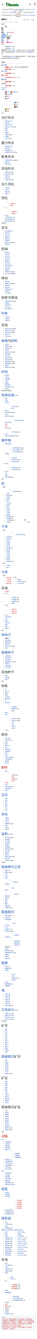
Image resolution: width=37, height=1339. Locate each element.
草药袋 (7, 1224)
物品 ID (10, 46)
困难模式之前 (11, 867)
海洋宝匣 (7, 1255)
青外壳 (7, 849)
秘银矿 (7, 1064)
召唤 (4, 1136)
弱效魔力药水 (9, 146)
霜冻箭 (8, 499)
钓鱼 (4, 313)
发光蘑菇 (14, 707)
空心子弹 (7, 738)
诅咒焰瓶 (7, 385)
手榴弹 (7, 453)
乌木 (13, 724)
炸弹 (6, 463)
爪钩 (6, 878)
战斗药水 (7, 235)
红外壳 (7, 837)
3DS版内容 (14, 1322)
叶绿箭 (8, 512)
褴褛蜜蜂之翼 (9, 984)
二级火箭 (8, 579)
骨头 (6, 434)
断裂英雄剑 (8, 919)
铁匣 (6, 1234)
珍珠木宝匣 (21, 1232)
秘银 (19, 1234)
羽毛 (6, 982)
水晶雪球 (7, 1175)
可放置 (3, 34)
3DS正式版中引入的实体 (25, 1327)
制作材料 (11, 32)
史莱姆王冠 (8, 1142)
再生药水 (7, 268)
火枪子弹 (8, 536)
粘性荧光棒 (16, 1296)
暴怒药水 (7, 238)
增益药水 (15, 92)
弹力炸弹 (14, 459)
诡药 (6, 164)
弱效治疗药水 (9, 121)
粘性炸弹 (14, 457)
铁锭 (6, 1085)
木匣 (6, 1232)
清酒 (6, 346)
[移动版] (2, 79)
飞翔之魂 (7, 997)
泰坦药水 (7, 242)
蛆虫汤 (7, 359)
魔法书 (7, 763)
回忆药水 (7, 176)
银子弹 (8, 540)
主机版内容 (20, 1320)
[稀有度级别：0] (8, 37)
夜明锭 (7, 1129)
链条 (6, 771)
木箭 (7, 493)
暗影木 (13, 726)
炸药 (6, 473)
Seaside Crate (22, 1255)
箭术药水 (7, 233)
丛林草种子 (8, 640)
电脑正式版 (8, 69)
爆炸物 (6, 440)
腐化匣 (7, 1241)
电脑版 (5, 65)
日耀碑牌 (7, 1182)
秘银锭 (7, 1114)
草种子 (6, 635)
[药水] (6, 92)
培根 (6, 348)
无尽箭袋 (15, 491)
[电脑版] (2, 65)
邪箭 (7, 501)
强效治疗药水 (9, 125)
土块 (10, 50)
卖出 (2, 40)
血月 (22, 50)
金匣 (6, 1236)
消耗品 (3, 89)
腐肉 (6, 890)
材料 (8, 109)
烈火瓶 (7, 377)
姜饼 (6, 357)
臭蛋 (6, 400)
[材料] (6, 109)
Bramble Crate (22, 1238)
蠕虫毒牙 (7, 905)
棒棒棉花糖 (8, 1292)
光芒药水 (7, 307)
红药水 (7, 336)
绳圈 (6, 1290)
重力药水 (7, 287)
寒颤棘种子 (8, 661)
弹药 (7, 96)
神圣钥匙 (19, 1208)
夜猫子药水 (8, 305)
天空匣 (7, 1239)
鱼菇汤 (7, 350)
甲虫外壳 (7, 917)
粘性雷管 (14, 467)
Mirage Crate (21, 1251)
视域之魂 (7, 999)
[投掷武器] (6, 94)
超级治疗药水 (9, 127)
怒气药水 (7, 244)
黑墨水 (7, 860)
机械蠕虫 (17, 1155)
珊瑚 (6, 695)
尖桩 (28, 522)
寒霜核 (7, 931)
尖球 (6, 414)
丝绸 (6, 790)
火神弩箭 (8, 520)
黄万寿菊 (7, 841)
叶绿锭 (7, 1124)
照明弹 (7, 591)
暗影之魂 (7, 995)
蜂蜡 (6, 872)
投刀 (6, 410)
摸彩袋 (6, 1218)
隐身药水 (7, 260)
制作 (4, 767)
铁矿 (6, 1033)
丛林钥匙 (19, 1202)
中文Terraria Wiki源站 (30, 15)
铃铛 (6, 753)
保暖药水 (7, 271)
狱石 (6, 1052)
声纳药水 (7, 318)
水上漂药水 (8, 293)
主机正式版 (8, 73)
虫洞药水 (7, 179)
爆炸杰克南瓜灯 (22, 581)
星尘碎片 (7, 1019)
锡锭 (6, 1083)
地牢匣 (7, 1247)
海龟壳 (7, 956)
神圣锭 (7, 1122)
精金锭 (7, 1118)
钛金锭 (7, 1120)
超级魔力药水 (9, 152)
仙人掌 (7, 691)
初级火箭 (8, 577)
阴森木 (7, 954)
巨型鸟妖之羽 (15, 978)
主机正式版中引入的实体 (25, 1324)
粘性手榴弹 (16, 448)
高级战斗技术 (9, 1313)
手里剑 (7, 402)
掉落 (18, 102)
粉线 (13, 777)
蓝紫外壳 (7, 856)
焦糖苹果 (12, 203)
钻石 (6, 810)
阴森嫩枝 (7, 986)
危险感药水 (8, 301)
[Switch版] (2, 75)
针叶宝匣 (20, 1249)
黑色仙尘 (7, 966)
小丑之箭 (8, 503)
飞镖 (6, 605)
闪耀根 (7, 818)
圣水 (6, 424)
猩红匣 (7, 1243)
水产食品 (7, 355)
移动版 (5, 79)
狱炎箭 (8, 505)
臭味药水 (7, 334)
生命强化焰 (8, 219)
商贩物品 (5, 1320)
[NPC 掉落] (15, 102)
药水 (8, 92)
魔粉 (6, 1304)
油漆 (6, 1271)
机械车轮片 (17, 945)
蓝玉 (6, 804)
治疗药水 (7, 123)
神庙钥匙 (7, 1196)
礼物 (6, 1226)
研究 (2, 42)
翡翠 (6, 806)
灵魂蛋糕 (14, 211)
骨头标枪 (17, 420)
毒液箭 (8, 514)
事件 (2, 1171)
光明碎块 (7, 937)
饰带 (11, 1278)
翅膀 (4, 963)
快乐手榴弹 (16, 451)
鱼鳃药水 (7, 285)
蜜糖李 (13, 213)
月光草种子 (8, 660)
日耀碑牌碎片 (9, 952)
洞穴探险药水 (9, 308)
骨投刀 (13, 406)
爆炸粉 (7, 745)
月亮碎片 (7, 1010)
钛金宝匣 (20, 1236)
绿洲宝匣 (7, 1253)
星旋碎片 (7, 1015)
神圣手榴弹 (8, 477)
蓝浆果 (7, 852)
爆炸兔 (7, 628)
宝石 (4, 795)
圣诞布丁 (7, 352)
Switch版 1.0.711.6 (10, 77)
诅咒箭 (8, 508)
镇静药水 (7, 252)
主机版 (5, 71)
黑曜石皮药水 (9, 289)
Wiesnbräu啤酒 (9, 273)
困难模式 (7, 912)
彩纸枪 (7, 1312)
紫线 (13, 779)
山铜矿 (7, 1066)
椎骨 (13, 888)
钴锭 (6, 1110)
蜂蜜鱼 (7, 136)
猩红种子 (7, 646)
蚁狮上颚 (7, 870)
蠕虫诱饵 (7, 1145)
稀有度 (3, 37)
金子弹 (8, 546)
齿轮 (6, 742)
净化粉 (7, 1308)
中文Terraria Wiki (8, 12)
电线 (6, 1272)
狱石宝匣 (20, 1253)
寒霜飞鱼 (7, 416)
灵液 (14, 923)
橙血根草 (7, 839)
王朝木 (7, 757)
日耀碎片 (7, 1013)
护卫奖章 (7, 1265)
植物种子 (7, 652)
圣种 (6, 648)
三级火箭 (8, 581)
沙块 (6, 615)
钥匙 (4, 1189)
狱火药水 (7, 258)
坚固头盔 (7, 786)
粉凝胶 (7, 907)
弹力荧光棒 (16, 1298)
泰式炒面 (7, 361)
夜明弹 (8, 561)
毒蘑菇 (13, 708)
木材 (6, 730)
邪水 (6, 426)
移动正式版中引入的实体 (10, 1327)
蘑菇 (31, 52)
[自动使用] (2, 28)
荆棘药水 (7, 269)
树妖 (14, 52)
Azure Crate (21, 1239)
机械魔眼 (17, 1153)
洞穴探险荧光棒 (17, 1300)
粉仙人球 (7, 858)
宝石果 (7, 677)
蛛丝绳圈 (14, 1288)
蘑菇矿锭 (7, 1126)
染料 (4, 834)
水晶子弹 (8, 538)
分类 (3, 1317)
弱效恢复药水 (9, 160)
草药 (4, 814)
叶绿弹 (8, 553)
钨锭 (6, 1091)
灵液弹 (8, 557)
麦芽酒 (7, 344)
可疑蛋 (7, 1167)
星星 (6, 215)
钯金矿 (7, 1062)
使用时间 (3, 36)
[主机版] (2, 71)
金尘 (6, 747)
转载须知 (21, 10)
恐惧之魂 (7, 1003)
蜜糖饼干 (7, 367)
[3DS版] (3, 83)
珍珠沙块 (14, 613)
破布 (6, 901)
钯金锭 (7, 1112)
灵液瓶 (7, 383)
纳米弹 (8, 550)
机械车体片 (17, 943)
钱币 (7, 567)
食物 (4, 341)
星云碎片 (7, 1017)
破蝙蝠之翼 (8, 968)
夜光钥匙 (7, 1212)
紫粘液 (7, 854)
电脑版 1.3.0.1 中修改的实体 (26, 1322)
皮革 (6, 784)
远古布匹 (7, 915)
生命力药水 (8, 264)
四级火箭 (8, 583)
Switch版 (5, 75)
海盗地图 (7, 1177)
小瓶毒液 (7, 751)
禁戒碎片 (7, 929)
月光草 (7, 821)
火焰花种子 (8, 665)
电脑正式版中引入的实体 (10, 1324)
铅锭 (6, 1087)
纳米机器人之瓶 (9, 387)
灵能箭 (8, 518)
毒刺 (6, 900)
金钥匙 (7, 1192)
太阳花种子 (8, 658)
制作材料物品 (13, 1319)
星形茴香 (7, 412)
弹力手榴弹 (16, 450)
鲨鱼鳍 (7, 898)
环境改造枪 (8, 617)
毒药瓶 (7, 375)
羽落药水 (7, 281)
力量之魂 (7, 1001)
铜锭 (6, 1081)
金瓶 (6, 381)
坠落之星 (7, 622)
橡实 (6, 675)
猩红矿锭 (7, 1098)
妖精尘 (7, 949)
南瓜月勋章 (8, 1178)
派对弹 (8, 544)
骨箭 (7, 495)
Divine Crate (21, 1245)
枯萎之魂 (7, 1005)
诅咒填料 (7, 1169)
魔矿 (6, 1044)
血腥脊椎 (7, 1147)
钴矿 (6, 1060)
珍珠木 (13, 728)
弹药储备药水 (9, 231)
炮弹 (6, 626)
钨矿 (6, 1038)
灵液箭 (8, 510)
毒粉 (6, 1306)
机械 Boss (8, 1159)
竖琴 (6, 755)
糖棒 (11, 205)
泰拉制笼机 (8, 788)
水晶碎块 (7, 697)
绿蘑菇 (7, 845)
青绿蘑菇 (7, 847)
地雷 (6, 475)
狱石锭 (7, 1102)
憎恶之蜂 (7, 1149)
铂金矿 (7, 1042)
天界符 (7, 1163)
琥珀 (6, 798)
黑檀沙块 (14, 609)
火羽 (13, 976)
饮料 (14, 341)
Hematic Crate (22, 1243)
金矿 (6, 1040)
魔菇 (13, 710)
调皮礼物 (7, 1180)
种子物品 (5, 1319)
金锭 (6, 1093)
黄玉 (6, 802)
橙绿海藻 (7, 843)
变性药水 (7, 172)
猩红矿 (7, 1046)
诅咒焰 (7, 925)
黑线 (6, 782)
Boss (2, 1139)
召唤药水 (7, 240)
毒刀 (13, 408)
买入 (2, 39)
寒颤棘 (7, 823)
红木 (13, 722)
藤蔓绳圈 (14, 1286)
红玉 (6, 808)
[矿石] (14, 104)
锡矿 (6, 1031)
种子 (7, 32)
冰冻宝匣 (7, 1249)
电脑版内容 (12, 1320)
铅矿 (6, 1035)
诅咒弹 (8, 555)
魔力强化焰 (8, 221)
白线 (13, 780)
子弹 (4, 526)
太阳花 (7, 820)
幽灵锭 (7, 1128)
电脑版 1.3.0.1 (9, 67)
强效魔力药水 (9, 150)
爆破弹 (8, 552)
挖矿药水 (7, 332)
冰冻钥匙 (19, 1200)
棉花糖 (7, 761)
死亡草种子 (8, 667)
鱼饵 (6, 1267)
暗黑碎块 (16, 935)
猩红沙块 (14, 611)
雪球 (6, 398)
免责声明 (18, 13)
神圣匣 (7, 1245)
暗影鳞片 (7, 896)
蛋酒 (6, 134)
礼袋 (6, 1222)
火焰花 (7, 827)
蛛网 (6, 693)
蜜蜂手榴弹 (8, 444)
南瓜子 (7, 679)
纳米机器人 (8, 749)
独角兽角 (7, 958)
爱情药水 (7, 330)
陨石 (6, 1048)
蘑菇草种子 (8, 642)
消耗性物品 (29, 1319)
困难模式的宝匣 (18, 1230)
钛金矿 (7, 1069)
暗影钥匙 (7, 1194)
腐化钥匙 (19, 1204)
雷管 (6, 471)
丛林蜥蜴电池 (9, 1161)
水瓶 (6, 130)
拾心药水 (7, 256)
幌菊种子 (7, 663)
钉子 (19, 583)
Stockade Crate (22, 1247)
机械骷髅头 (18, 1157)
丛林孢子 (7, 702)
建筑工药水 (8, 328)
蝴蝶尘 (7, 970)
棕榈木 (13, 720)
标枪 (6, 422)
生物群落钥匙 (9, 1210)
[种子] (6, 98)
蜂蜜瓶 (7, 132)
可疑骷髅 (7, 1165)
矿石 (17, 104)
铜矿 (6, 1029)
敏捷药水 (7, 291)
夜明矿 (7, 1073)
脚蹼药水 (7, 283)
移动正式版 (8, 81)
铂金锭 (7, 1095)
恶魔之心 (7, 193)
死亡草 (7, 829)
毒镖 (13, 603)
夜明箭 (8, 516)
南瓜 (6, 714)
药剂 (4, 372)
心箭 (7, 522)
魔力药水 (7, 148)
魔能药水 (7, 236)
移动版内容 (6, 1322)
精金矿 (7, 1067)
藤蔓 (6, 903)
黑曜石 (7, 1050)
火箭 (4, 572)
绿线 (13, 775)
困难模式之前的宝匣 (7, 1230)
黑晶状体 (15, 882)
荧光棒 (7, 1302)
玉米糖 (8, 565)
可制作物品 (21, 1319)
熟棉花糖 (7, 354)
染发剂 (7, 174)
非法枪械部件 (9, 759)
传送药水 (7, 177)
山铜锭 (7, 1116)
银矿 (6, 1036)
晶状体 (7, 884)
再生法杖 (11, 56)
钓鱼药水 (7, 316)
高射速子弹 (9, 548)
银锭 (6, 1089)
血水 (6, 428)
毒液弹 (8, 559)
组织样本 (16, 894)
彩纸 (6, 743)
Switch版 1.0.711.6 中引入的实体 (12, 1325)
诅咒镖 (13, 599)
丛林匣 (7, 1238)
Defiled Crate (21, 1241)
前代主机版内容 (29, 1320)
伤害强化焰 (8, 217)
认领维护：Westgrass (9, 1328)
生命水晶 (7, 187)
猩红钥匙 (19, 1206)
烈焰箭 (8, 497)
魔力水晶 (7, 191)
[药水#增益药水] (11, 92)
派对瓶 (7, 388)
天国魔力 (7, 1269)
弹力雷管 (14, 469)
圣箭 (7, 506)
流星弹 (8, 542)
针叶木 (13, 718)
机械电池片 (17, 941)
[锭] (15, 106)
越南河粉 (7, 363)
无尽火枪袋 (18, 534)
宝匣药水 (7, 320)
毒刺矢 (19, 579)
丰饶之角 (7, 138)
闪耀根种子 (8, 656)
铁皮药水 (7, 262)
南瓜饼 (7, 365)
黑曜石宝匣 (8, 1251)
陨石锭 (7, 1100)
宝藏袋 (7, 1228)
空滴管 (7, 740)
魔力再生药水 (9, 266)
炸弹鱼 (13, 461)
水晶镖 (13, 597)
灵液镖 (13, 601)
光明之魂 (7, 994)
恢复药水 (7, 162)
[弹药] (5, 96)
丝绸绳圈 (14, 1284)
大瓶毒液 (7, 379)
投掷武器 (9, 94)
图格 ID (10, 48)
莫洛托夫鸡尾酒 (9, 436)
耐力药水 (7, 254)
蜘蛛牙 (7, 950)
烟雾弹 (7, 1310)
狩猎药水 (7, 303)
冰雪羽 (13, 980)
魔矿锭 (7, 1096)
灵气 (6, 927)
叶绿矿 (7, 1071)
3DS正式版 (8, 85)
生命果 (7, 189)
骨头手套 (14, 432)
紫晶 (6, 800)
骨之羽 (13, 974)
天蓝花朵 (7, 851)
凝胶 (6, 621)
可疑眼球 (7, 1144)
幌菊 (6, 825)
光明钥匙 (7, 1214)
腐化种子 (7, 644)
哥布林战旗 (8, 1173)
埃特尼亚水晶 (9, 1184)
